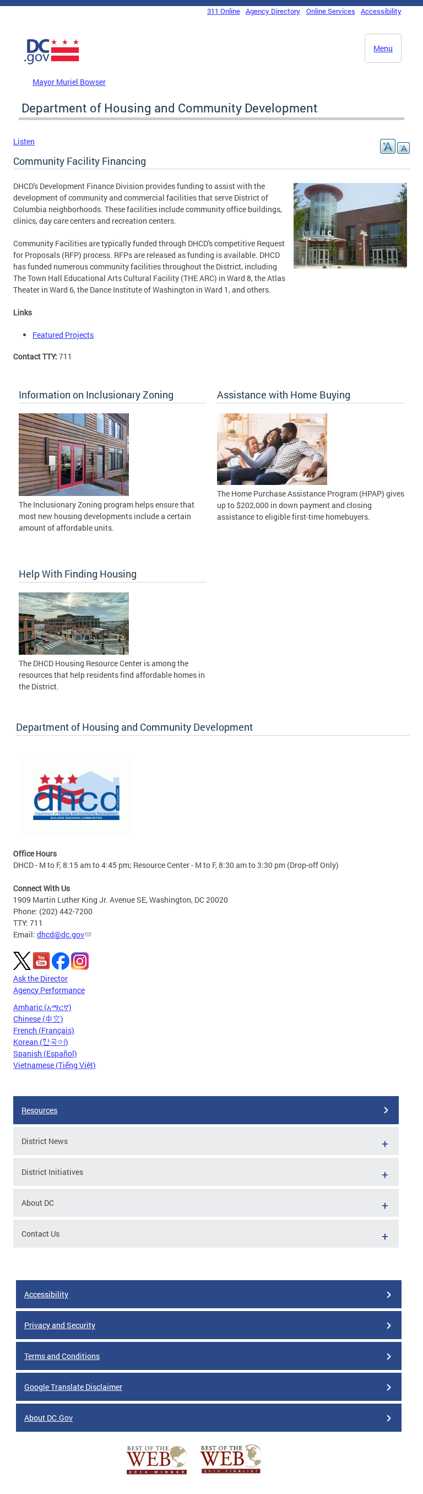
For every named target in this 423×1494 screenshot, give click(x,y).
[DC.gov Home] (51, 62)
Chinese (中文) (38, 1018)
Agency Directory (273, 11)
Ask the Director (40, 978)
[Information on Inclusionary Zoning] (74, 493)
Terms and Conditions (62, 1356)
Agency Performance (49, 990)
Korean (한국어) (40, 1042)
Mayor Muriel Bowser (69, 82)
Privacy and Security (59, 1325)
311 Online (223, 11)
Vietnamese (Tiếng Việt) (54, 1065)
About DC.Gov (48, 1417)
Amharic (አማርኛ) (42, 1007)
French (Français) (43, 1030)
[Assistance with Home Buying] (272, 482)
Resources (39, 1110)
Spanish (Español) (45, 1053)
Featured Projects (63, 335)
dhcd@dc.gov (60, 934)
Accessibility (381, 11)
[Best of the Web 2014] (157, 1474)
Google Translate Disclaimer (73, 1387)
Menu (383, 48)
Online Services (330, 11)
